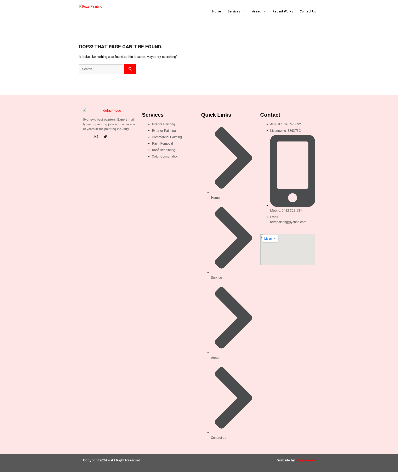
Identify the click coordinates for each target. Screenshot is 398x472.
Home (216, 11)
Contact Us (308, 11)
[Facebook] (87, 136)
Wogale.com (305, 460)
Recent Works (283, 11)
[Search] (130, 69)
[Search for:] (101, 69)
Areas (256, 11)
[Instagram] (96, 136)
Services (234, 11)
